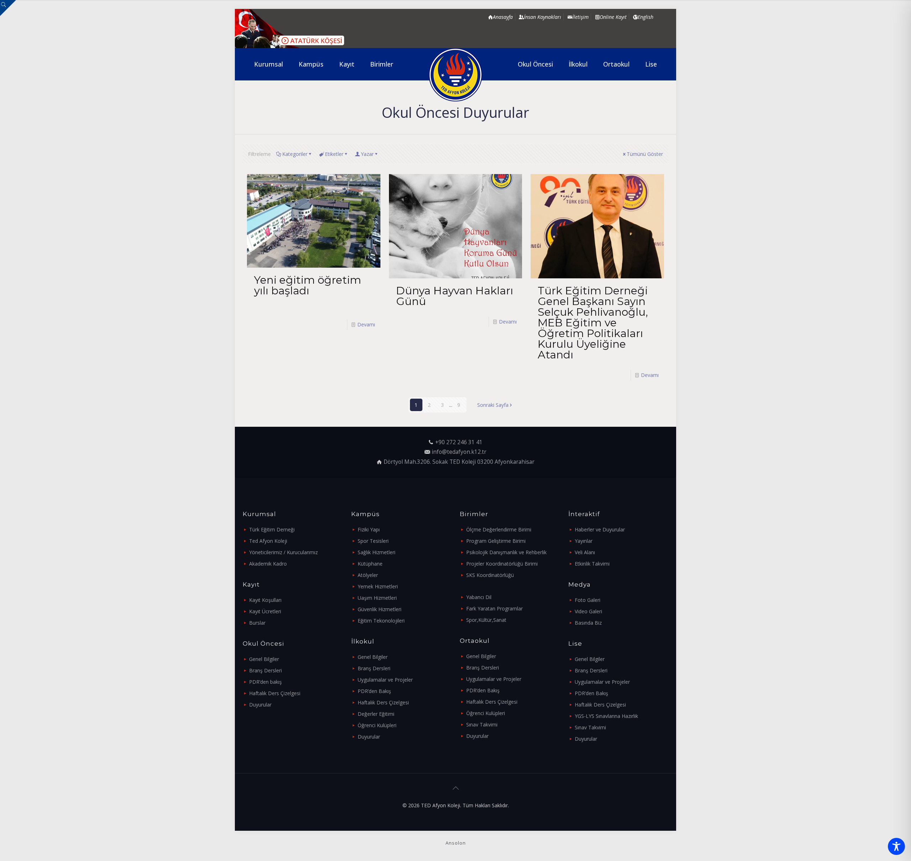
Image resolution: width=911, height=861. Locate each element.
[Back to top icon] (455, 788)
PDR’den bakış (265, 681)
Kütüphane (370, 563)
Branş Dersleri (265, 670)
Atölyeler (368, 575)
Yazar (367, 154)
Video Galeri (588, 611)
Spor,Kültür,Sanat (486, 619)
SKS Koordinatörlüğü (490, 575)
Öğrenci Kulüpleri (377, 725)
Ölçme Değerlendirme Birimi (498, 529)
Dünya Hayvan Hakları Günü (454, 296)
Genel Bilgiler (264, 659)
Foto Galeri (587, 600)
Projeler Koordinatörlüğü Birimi (502, 563)
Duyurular (260, 704)
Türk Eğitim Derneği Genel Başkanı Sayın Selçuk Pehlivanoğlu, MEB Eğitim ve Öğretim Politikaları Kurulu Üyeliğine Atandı (593, 322)
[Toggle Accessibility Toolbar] (896, 846)
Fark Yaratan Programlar (494, 608)
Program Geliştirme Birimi (496, 540)
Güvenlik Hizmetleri (379, 609)
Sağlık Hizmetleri (376, 552)
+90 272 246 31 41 (459, 442)
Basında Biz (588, 622)
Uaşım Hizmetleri (377, 597)
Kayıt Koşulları (265, 600)
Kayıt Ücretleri (265, 611)
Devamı (366, 324)
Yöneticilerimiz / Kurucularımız (283, 552)
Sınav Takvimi (481, 724)
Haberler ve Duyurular (600, 529)
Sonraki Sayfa (493, 404)
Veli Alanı (585, 552)
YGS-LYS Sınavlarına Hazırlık (606, 716)
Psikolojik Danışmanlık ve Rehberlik (506, 552)
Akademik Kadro (268, 563)
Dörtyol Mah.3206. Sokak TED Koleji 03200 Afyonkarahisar (459, 462)
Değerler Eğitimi (376, 713)
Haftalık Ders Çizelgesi (274, 693)
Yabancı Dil (478, 597)
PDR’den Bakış (374, 691)
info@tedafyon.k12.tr (459, 452)
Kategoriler (294, 154)
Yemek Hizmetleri (378, 586)
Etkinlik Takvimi (592, 563)
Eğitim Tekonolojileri (381, 620)
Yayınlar (584, 540)
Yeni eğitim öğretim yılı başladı (307, 285)
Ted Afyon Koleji (268, 540)
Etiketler (334, 154)
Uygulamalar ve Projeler (385, 679)
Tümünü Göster (645, 154)
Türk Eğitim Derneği (272, 529)
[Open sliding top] (8, 8)
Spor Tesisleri (373, 540)
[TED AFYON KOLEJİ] (456, 74)
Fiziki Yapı (369, 529)
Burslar (257, 622)
